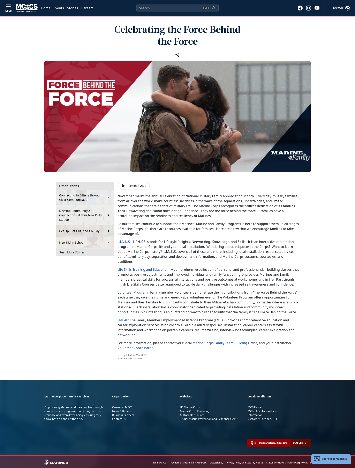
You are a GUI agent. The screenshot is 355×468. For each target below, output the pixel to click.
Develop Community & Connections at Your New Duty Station (80, 215)
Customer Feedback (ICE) (263, 419)
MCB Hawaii (255, 407)
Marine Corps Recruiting (195, 411)
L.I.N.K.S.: (125, 241)
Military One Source (192, 415)
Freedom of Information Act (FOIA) (188, 462)
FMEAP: (123, 320)
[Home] (27, 8)
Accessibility (216, 462)
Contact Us (119, 419)
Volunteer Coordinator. (135, 348)
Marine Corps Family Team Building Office (224, 343)
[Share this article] (177, 54)
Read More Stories (72, 252)
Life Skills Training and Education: (143, 269)
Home (45, 8)
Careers (87, 8)
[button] (300, 8)
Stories (72, 8)
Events (59, 8)
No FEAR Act (159, 462)
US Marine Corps (190, 407)
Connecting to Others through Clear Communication (80, 197)
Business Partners (123, 415)
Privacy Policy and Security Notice (244, 462)
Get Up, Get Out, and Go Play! (79, 231)
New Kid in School (71, 242)
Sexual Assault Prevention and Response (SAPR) (209, 419)
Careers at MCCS (122, 407)
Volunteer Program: (133, 292)
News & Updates (122, 411)
